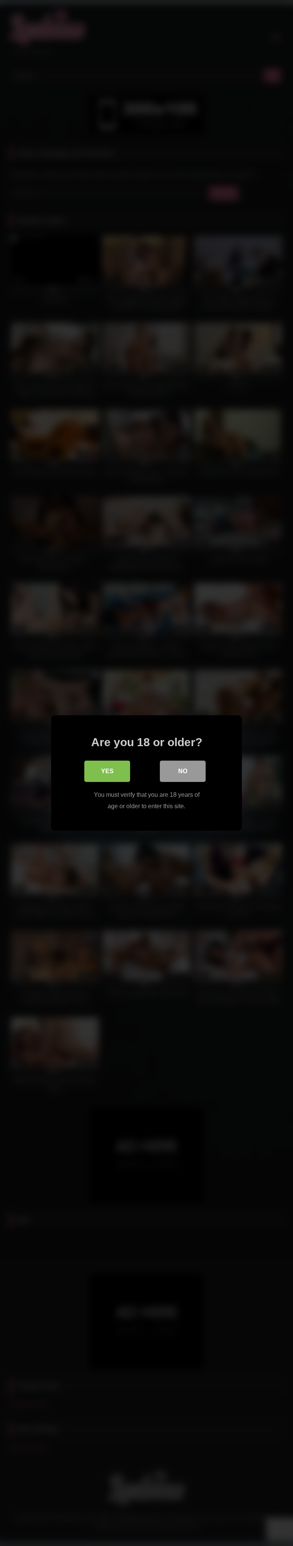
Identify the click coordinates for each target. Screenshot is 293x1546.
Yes (107, 771)
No (182, 771)
